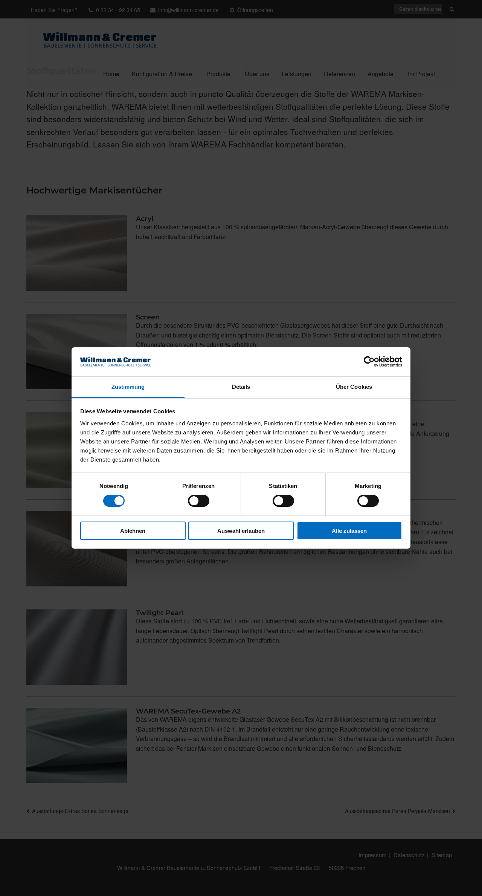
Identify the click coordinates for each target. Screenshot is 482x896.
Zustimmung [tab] (128, 387)
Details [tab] (241, 387)
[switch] (198, 501)
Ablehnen (132, 531)
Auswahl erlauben (241, 531)
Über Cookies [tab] (354, 387)
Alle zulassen (349, 531)
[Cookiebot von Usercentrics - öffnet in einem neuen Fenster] (369, 361)
